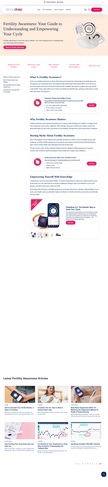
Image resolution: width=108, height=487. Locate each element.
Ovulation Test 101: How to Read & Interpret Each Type (50, 409)
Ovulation (40, 405)
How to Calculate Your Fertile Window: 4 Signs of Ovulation (19, 409)
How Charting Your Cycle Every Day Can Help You (19, 445)
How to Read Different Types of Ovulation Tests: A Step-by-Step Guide (53, 413)
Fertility (6, 405)
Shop (38, 9)
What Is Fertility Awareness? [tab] (11, 77)
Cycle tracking (74, 405)
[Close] (103, 2)
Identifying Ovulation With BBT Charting (85, 444)
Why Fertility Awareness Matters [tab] (10, 81)
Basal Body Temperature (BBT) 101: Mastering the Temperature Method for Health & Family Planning (84, 410)
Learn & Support (59, 9)
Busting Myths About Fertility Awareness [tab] (11, 86)
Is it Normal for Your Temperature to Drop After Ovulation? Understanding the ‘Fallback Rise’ (53, 446)
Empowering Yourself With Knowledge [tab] (11, 91)
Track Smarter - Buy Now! (54, 2)
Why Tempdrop (47, 9)
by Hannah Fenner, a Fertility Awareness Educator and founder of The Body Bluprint (52, 451)
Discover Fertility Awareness (15, 47)
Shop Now (97, 9)
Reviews (68, 9)
